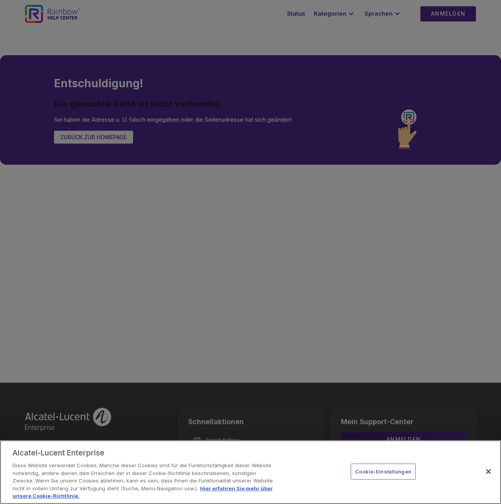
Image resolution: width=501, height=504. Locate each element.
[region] (250, 472)
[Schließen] (488, 471)
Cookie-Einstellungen (383, 471)
